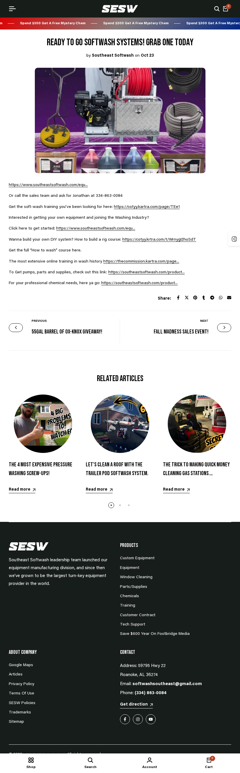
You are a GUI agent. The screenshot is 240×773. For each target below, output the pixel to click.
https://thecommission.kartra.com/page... (141, 262)
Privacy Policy (21, 684)
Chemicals (129, 596)
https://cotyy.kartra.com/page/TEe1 (147, 207)
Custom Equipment (137, 558)
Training (127, 606)
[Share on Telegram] (212, 298)
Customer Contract (137, 615)
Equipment (129, 568)
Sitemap (16, 722)
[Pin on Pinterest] (195, 298)
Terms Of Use (21, 694)
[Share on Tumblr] (204, 298)
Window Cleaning (136, 577)
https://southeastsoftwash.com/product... (146, 272)
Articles (16, 675)
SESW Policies (22, 703)
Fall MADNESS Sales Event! (181, 331)
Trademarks (20, 713)
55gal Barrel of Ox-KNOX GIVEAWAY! (67, 331)
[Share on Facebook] (178, 298)
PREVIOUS (39, 321)
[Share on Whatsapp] (221, 298)
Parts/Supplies (133, 587)
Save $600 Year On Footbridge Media (155, 634)
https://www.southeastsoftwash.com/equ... (48, 185)
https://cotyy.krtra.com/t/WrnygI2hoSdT (159, 240)
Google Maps (21, 665)
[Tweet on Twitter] (187, 298)
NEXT (204, 321)
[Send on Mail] (229, 298)
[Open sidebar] (234, 239)
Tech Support (132, 625)
